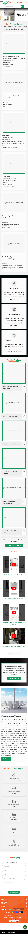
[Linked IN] (20, 912)
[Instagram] (14, 912)
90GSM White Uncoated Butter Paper (14, 575)
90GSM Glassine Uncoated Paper (14, 598)
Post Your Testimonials (14, 678)
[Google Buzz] (12, 912)
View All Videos (14, 654)
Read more (6, 759)
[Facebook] (16, 912)
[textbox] (12, 6)
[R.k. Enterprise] (13, 3)
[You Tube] (18, 912)
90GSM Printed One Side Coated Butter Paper (14, 623)
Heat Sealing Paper (7, 257)
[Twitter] (22, 912)
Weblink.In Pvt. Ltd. (20, 917)
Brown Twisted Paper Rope (10, 416)
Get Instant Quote (15, 545)
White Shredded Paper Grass (11, 56)
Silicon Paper (7, 176)
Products (3, 906)
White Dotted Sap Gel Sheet (10, 444)
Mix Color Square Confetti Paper (12, 96)
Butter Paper (6, 135)
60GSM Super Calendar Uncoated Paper (14, 646)
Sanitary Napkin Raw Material (11, 216)
